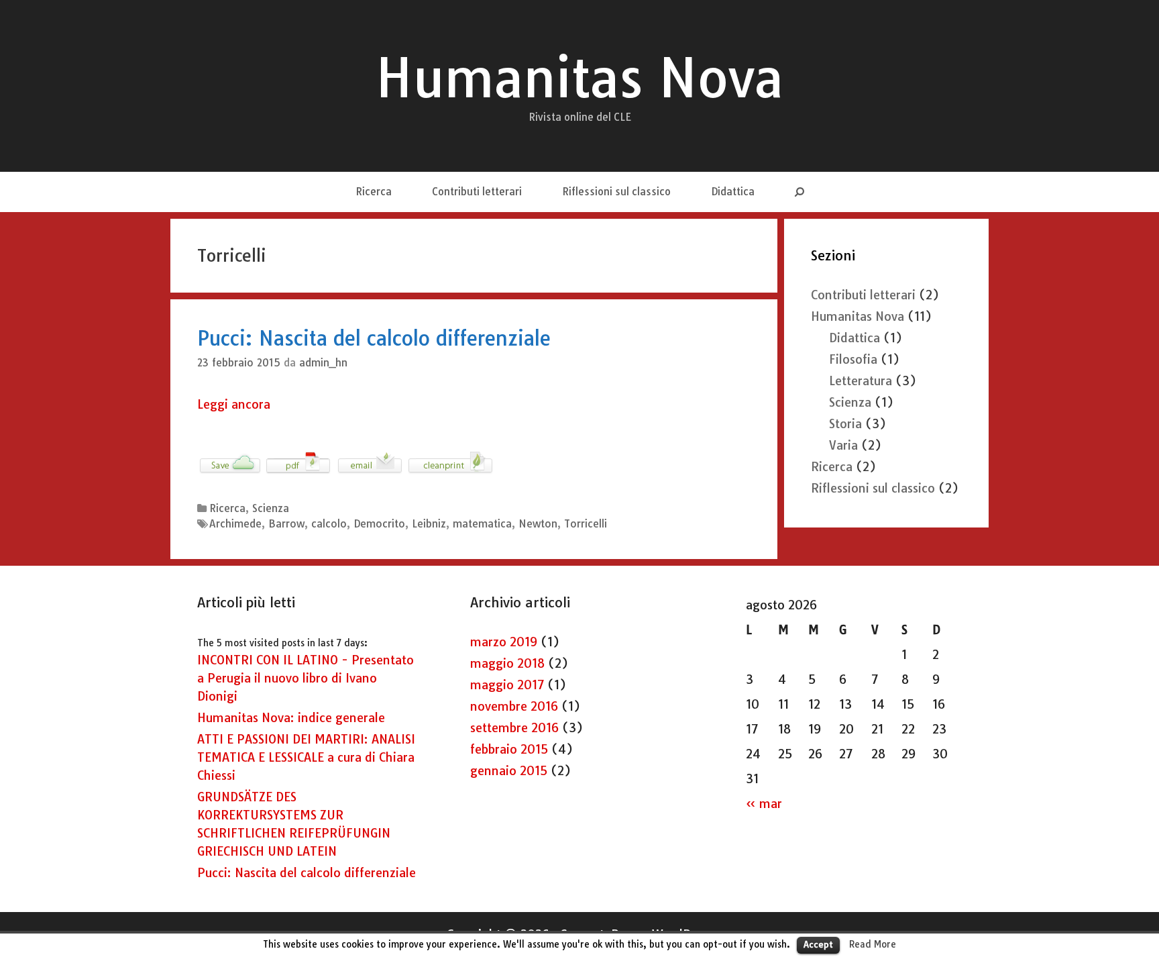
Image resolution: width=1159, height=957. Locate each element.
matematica (482, 523)
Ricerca (373, 191)
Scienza (270, 508)
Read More (872, 944)
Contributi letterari (477, 191)
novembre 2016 (514, 706)
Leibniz (429, 523)
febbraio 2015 (509, 749)
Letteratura (860, 381)
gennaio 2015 (508, 770)
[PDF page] (299, 472)
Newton (537, 523)
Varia (843, 445)
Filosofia (853, 359)
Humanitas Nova (579, 78)
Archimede (235, 523)
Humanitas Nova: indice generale (291, 717)
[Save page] (230, 472)
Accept (818, 944)
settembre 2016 (514, 728)
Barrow (286, 523)
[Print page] (450, 472)
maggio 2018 (507, 663)
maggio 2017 (507, 685)
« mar (764, 803)
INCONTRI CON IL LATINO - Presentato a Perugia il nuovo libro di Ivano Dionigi (305, 678)
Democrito (379, 523)
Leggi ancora (233, 404)
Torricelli (585, 523)
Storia (845, 424)
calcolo (329, 523)
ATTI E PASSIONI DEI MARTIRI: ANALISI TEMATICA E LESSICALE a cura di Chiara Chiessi (306, 757)
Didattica (733, 191)
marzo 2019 (503, 642)
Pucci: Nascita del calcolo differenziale (374, 338)
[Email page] (370, 472)
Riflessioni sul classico (616, 191)
